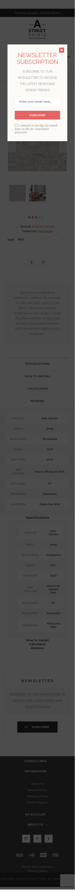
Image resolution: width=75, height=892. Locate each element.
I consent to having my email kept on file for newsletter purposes (36, 129)
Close (61, 50)
